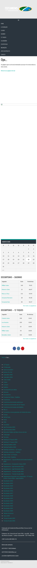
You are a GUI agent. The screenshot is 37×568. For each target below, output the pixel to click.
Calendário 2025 (8, 374)
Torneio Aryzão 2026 (9, 521)
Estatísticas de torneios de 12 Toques (14, 404)
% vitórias (30, 281)
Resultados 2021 (8, 503)
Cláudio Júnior (6, 318)
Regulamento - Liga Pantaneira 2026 (13, 469)
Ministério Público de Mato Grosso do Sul (14, 432)
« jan (3, 270)
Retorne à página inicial (8, 70)
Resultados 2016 (8, 491)
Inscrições (4, 48)
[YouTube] (22, 348)
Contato (3, 54)
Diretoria (5, 392)
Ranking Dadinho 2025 (9, 444)
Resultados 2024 (8, 511)
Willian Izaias (5, 285)
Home (2, 23)
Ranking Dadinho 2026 (9, 447)
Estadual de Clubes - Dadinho (11, 397)
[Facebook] (14, 348)
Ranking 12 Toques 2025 (10, 439)
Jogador (4, 281)
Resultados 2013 (8, 483)
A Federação (4, 27)
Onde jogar (6, 434)
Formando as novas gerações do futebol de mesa (17, 412)
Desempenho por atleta (10, 389)
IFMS (4, 422)
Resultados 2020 (8, 501)
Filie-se (5, 409)
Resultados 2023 (8, 508)
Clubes (3, 30)
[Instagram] (18, 348)
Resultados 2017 (8, 493)
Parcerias (6, 437)
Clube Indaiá (6, 379)
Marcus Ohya (5, 293)
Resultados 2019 (8, 498)
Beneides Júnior (6, 335)
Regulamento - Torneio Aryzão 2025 (13, 471)
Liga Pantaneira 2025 (9, 427)
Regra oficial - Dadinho (9, 457)
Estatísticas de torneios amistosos (13, 402)
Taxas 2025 (6, 516)
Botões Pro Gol (7, 372)
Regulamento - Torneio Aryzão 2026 (13, 474)
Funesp (5, 414)
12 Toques (3, 37)
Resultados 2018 (8, 496)
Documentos (7, 394)
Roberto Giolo (6, 289)
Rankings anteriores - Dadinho (11, 452)
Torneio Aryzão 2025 (9, 518)
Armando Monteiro (7, 297)
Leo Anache (5, 322)
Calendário (4, 41)
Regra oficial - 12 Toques (10, 454)
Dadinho (3, 34)
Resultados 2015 (8, 488)
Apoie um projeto (5, 51)
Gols (21, 281)
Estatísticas (4, 44)
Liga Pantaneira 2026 (9, 429)
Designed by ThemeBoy (7, 562)
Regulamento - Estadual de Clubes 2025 (14, 464)
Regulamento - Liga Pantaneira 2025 (13, 466)
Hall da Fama (6, 417)
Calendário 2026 (8, 377)
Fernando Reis (6, 302)
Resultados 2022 (8, 506)
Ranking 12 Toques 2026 (10, 442)
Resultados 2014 (8, 486)
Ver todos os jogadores (29, 305)
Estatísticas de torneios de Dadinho (13, 407)
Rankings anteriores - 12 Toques (12, 449)
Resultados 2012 (8, 481)
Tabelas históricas (8, 513)
